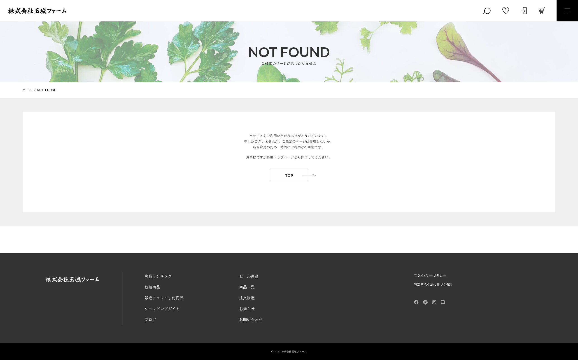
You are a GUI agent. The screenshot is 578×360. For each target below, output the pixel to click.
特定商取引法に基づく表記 (433, 284)
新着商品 (152, 287)
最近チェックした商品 (164, 298)
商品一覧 (247, 287)
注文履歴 (247, 298)
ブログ (150, 319)
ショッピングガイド (162, 309)
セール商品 (249, 276)
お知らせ (247, 309)
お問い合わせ (251, 319)
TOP (289, 175)
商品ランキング (158, 276)
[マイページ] (523, 10)
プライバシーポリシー (430, 275)
